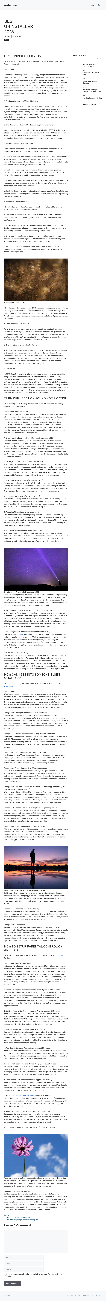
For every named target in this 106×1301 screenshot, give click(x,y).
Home (92, 5)
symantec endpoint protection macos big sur (22, 1220)
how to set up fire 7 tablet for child (19, 1217)
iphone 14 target (89, 104)
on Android (58, 955)
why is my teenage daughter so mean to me (92, 90)
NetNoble (7, 36)
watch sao (10, 5)
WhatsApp (8, 686)
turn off (20, 634)
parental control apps (25, 1096)
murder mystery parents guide (89, 65)
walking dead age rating (92, 98)
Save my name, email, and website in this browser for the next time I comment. (34, 1275)
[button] (99, 5)
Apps (6, 39)
